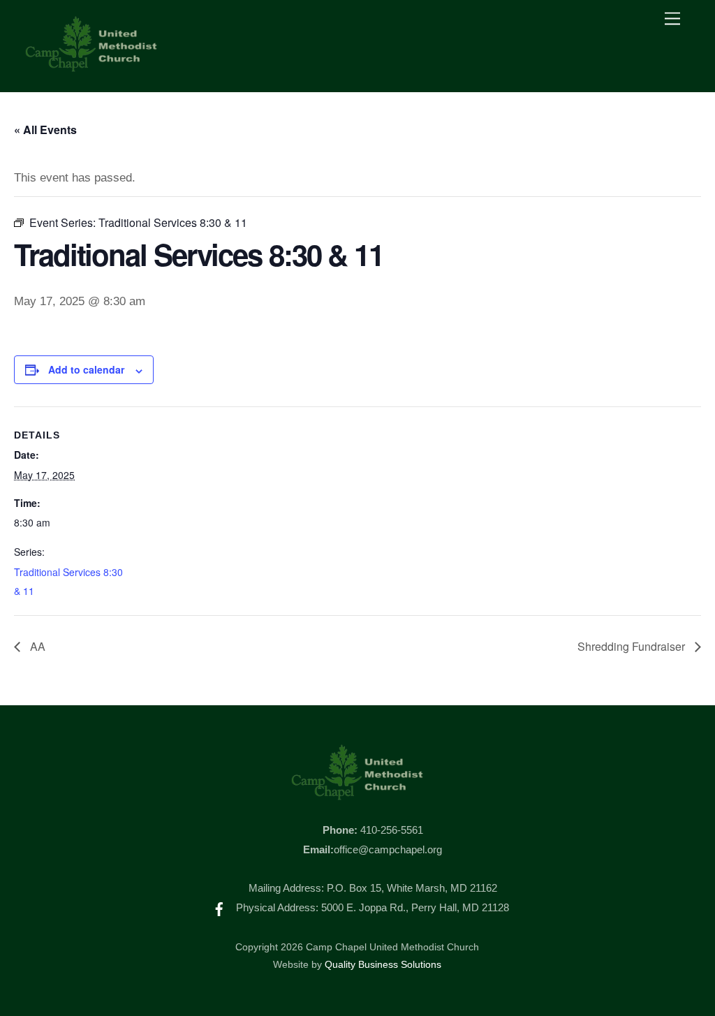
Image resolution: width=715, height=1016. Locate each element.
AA (36, 646)
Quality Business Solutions (383, 964)
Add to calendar (86, 369)
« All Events (45, 130)
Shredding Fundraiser (632, 646)
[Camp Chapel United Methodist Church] (91, 66)
